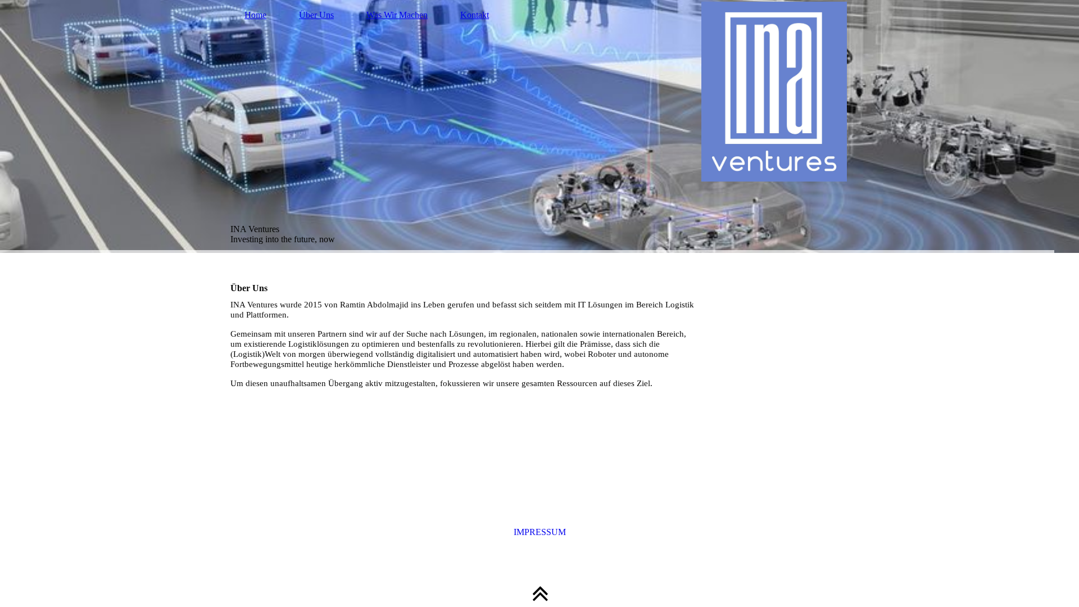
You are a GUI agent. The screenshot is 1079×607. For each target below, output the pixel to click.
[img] (539, 126)
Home (255, 15)
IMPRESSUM (540, 532)
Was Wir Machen (397, 15)
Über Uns (316, 15)
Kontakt (474, 15)
